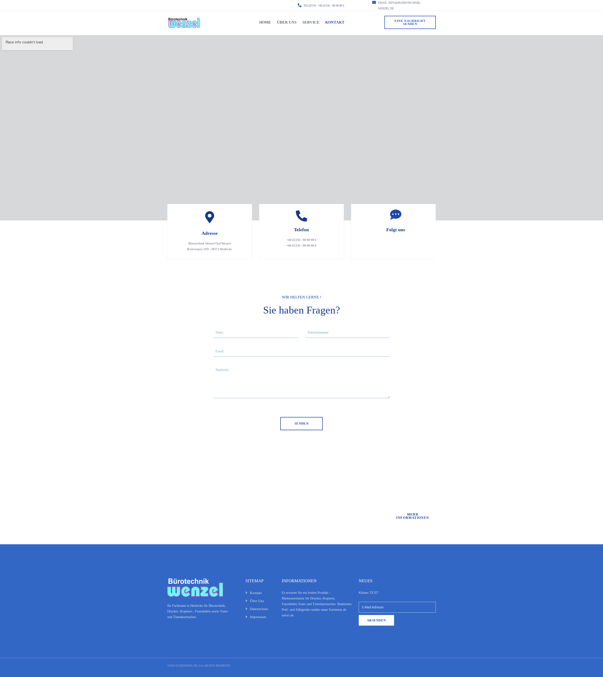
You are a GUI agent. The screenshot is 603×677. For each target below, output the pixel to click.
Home (265, 22)
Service (310, 22)
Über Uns (287, 22)
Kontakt (334, 22)
